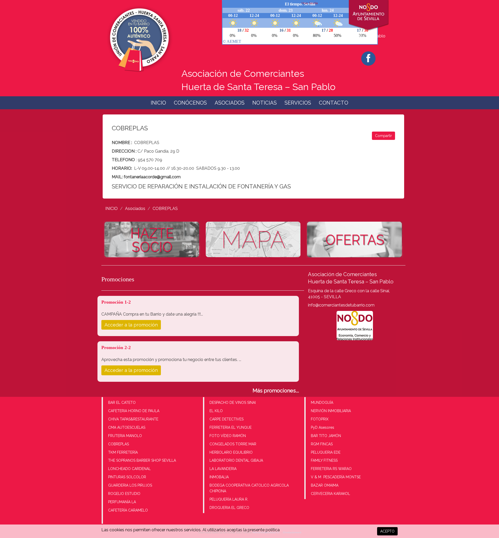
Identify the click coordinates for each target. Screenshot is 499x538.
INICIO (158, 103)
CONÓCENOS (190, 103)
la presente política (261, 529)
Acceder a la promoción (131, 325)
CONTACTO (333, 103)
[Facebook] (368, 58)
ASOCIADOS (230, 103)
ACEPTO (387, 531)
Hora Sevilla (309, 3)
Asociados (135, 208)
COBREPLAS (165, 208)
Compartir (383, 136)
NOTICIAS (264, 103)
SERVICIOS (298, 103)
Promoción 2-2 (116, 347)
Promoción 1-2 (116, 302)
